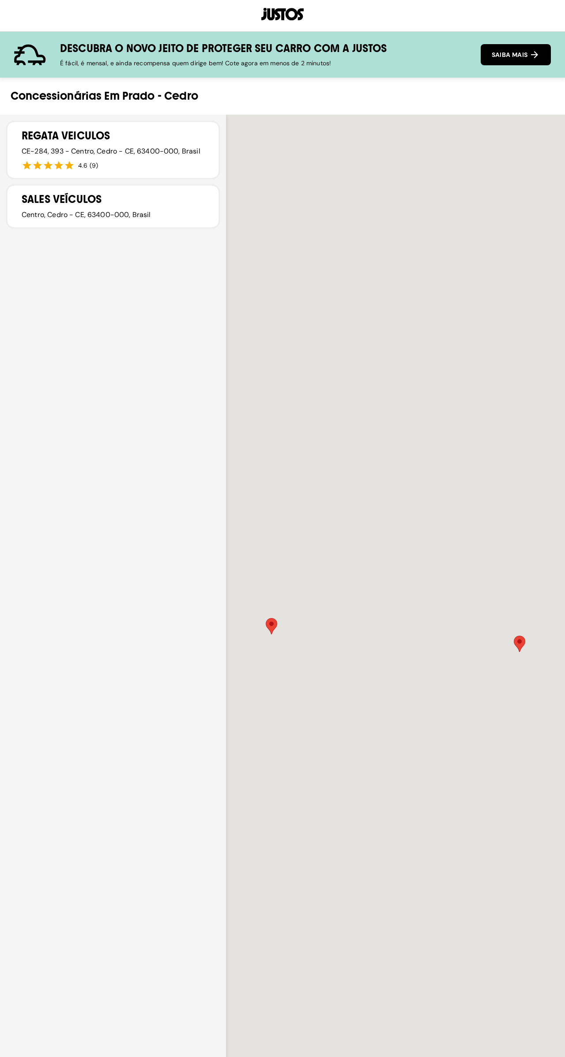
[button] (271, 626)
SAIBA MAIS (510, 55)
